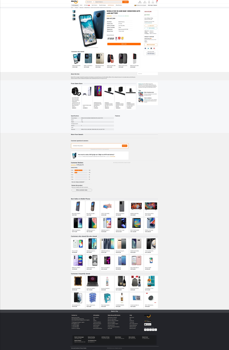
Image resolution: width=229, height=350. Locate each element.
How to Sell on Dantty (134, 323)
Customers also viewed (77, 51)
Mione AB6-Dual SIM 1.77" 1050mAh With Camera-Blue (76, 213)
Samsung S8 (118, 267)
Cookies (84, 348)
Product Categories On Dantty (113, 326)
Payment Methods (133, 325)
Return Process (133, 328)
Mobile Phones (87, 7)
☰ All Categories (75, 5)
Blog (94, 319)
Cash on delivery (147, 98)
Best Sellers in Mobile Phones (80, 199)
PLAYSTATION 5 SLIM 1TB (87, 106)
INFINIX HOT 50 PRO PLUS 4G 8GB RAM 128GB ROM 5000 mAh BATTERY (76, 267)
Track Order (132, 322)
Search (126, 1)
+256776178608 (76, 325)
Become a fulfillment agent (113, 323)
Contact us (132, 320)
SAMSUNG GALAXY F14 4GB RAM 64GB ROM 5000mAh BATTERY (105, 230)
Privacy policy (96, 326)
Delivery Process (133, 326)
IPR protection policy (97, 323)
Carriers (94, 320)
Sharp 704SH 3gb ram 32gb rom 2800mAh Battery (134, 267)
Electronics (82, 7)
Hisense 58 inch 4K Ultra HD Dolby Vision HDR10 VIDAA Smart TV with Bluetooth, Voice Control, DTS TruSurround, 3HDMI (149, 213)
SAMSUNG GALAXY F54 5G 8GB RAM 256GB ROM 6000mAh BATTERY (91, 230)
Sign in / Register (153, 5)
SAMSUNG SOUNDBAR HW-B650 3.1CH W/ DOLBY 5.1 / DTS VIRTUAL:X (131, 104)
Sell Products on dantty (112, 317)
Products (76, 7)
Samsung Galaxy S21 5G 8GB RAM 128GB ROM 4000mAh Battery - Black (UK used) (76, 305)
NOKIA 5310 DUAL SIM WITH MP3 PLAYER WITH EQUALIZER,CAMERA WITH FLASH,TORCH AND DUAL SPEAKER (134, 65)
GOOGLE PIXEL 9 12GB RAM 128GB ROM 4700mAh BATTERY (120, 230)
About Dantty (95, 317)
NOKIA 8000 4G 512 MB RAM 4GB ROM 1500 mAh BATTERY (99, 65)
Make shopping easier (149, 92)
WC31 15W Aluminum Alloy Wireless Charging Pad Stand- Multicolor (149, 305)
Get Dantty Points (111, 325)
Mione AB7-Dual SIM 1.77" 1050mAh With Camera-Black (91, 213)
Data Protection (96, 325)
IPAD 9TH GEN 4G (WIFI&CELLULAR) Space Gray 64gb (134, 230)
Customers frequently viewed (80, 274)
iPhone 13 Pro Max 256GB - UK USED (105, 267)
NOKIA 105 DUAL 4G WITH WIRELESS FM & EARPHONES (123, 65)
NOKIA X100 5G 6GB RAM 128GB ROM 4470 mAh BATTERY (76, 65)
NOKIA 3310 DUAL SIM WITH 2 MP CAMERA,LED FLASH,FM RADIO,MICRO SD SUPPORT (111, 65)
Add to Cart (124, 44)
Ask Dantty (125, 145)
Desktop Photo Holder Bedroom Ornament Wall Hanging (76, 288)
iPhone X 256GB (148, 267)
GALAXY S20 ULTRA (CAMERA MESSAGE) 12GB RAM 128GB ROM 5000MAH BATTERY (120, 213)
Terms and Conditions (75, 348)
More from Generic (77, 134)
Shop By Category (102, 5)
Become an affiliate (111, 322)
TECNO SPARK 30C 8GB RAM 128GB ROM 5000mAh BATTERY (91, 267)
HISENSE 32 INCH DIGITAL (134, 213)
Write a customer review (81, 190)
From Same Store (76, 83)
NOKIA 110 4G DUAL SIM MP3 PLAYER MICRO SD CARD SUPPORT (88, 65)
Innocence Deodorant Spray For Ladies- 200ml (105, 288)
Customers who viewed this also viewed (84, 236)
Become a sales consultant (113, 320)
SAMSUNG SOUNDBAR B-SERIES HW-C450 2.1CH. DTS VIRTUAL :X (109, 104)
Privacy (81, 348)
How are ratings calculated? (78, 182)
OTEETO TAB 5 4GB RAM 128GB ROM (105, 213)
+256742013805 (76, 326)
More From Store (151, 44)
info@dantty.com (76, 323)
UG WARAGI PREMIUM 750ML (120, 305)
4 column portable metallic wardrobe (134, 305)
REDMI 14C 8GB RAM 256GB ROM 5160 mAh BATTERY (76, 230)
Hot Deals (87, 5)
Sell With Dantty (111, 5)
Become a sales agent (112, 319)
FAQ (130, 319)
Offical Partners (119, 5)
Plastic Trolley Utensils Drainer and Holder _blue (91, 305)
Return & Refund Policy (97, 328)
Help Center (132, 317)
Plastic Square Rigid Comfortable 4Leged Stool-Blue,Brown (105, 305)
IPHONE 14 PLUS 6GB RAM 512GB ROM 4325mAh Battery (149, 230)
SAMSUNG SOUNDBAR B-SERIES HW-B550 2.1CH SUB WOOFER (120, 104)
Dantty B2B (110, 328)
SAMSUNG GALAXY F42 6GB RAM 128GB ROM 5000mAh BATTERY (97, 104)
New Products (94, 5)
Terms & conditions (97, 322)
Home (81, 5)
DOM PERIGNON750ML (120, 288)
